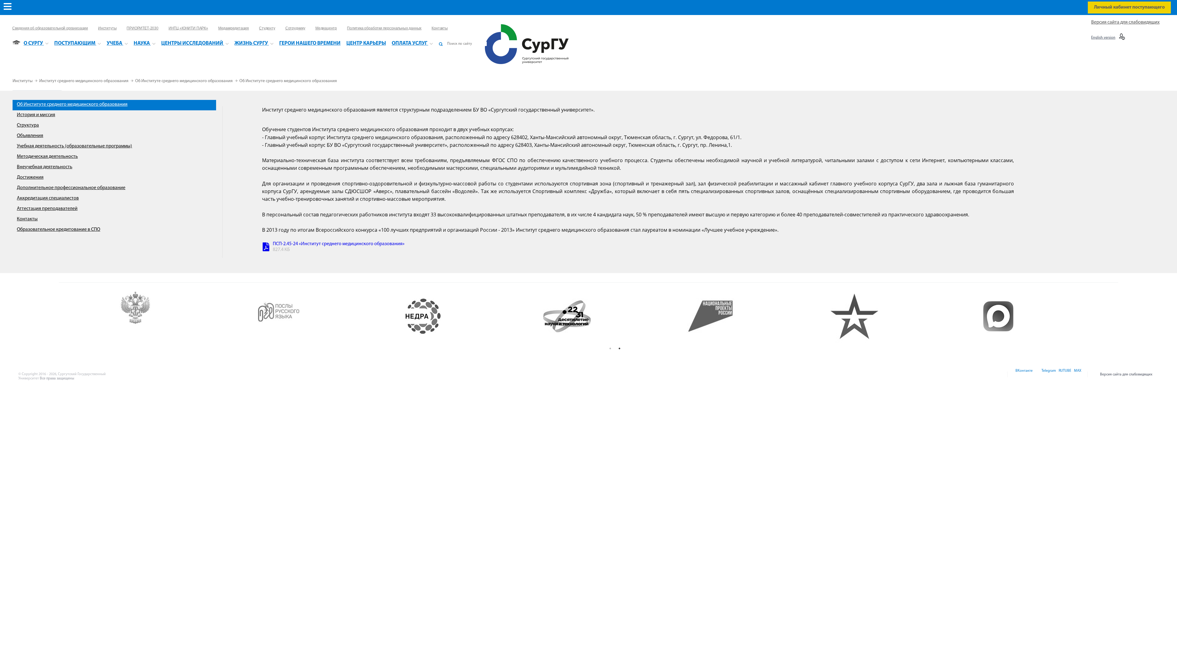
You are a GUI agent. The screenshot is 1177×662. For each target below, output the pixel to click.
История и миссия (36, 114)
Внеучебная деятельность (44, 167)
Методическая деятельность (47, 156)
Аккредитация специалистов (48, 198)
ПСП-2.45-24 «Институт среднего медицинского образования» (339, 244)
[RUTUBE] (1064, 374)
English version (1103, 38)
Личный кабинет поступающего (1129, 7)
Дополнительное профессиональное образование (71, 187)
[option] (184, 316)
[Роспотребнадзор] (184, 316)
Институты (23, 81)
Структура (28, 125)
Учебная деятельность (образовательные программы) (74, 146)
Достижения (30, 177)
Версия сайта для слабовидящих (1125, 22)
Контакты (27, 219)
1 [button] (610, 348)
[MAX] (1076, 374)
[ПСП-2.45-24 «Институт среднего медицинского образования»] (266, 247)
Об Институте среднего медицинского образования (184, 81)
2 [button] (619, 348)
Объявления (30, 135)
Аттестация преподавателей (47, 208)
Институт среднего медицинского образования (84, 81)
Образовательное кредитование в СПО (58, 229)
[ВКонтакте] (1024, 374)
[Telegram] (1048, 374)
